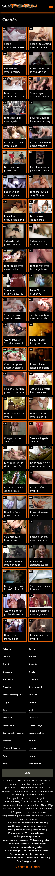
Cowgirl (32, 649)
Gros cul (32, 656)
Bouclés (32, 740)
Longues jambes (36, 733)
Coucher (32, 748)
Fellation (7, 649)
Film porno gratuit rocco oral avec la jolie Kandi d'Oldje (14, 98)
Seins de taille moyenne (13, 733)
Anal (31, 710)
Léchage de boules (11, 748)
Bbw (5, 763)
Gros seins (7, 672)
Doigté (6, 702)
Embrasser (33, 717)
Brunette (7, 664)
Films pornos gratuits (20, 784)
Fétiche (32, 756)
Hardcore (7, 740)
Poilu (5, 756)
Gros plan (7, 687)
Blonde (32, 672)
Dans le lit (7, 717)
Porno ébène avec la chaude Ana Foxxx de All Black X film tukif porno (40, 73)
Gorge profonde (36, 687)
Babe (5, 710)
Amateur (33, 694)
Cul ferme (33, 679)
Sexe (27, 772)
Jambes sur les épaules (13, 694)
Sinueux (32, 702)
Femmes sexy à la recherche (21, 801)
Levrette (6, 656)
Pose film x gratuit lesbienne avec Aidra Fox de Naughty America (14, 221)
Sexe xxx (20, 780)
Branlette (33, 664)
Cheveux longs (35, 725)
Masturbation (35, 763)
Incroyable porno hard (20, 798)
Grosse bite (8, 679)
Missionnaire (8, 725)
